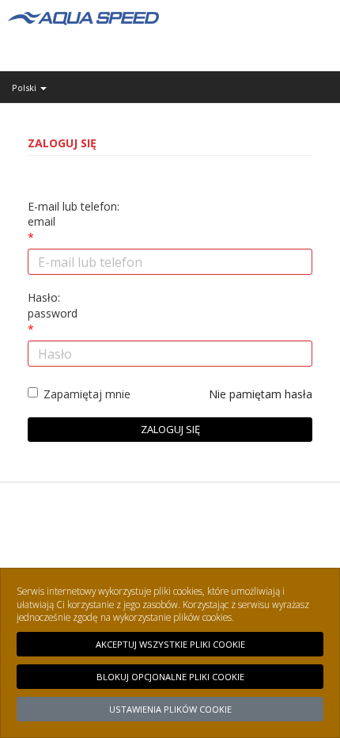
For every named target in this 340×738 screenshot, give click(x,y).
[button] (170, 87)
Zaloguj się (170, 429)
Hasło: (52, 305)
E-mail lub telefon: (73, 214)
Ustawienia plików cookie (170, 709)
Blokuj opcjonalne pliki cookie (170, 677)
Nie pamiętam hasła (260, 393)
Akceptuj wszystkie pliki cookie (170, 644)
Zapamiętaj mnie (86, 393)
